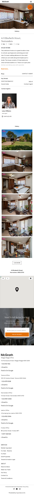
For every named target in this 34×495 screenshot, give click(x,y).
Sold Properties (5, 456)
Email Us (5, 367)
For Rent (3, 454)
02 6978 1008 (6, 381)
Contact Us (4, 475)
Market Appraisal (6, 448)
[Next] (31, 15)
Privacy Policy (25, 486)
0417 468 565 (6, 434)
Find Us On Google (7, 370)
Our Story (4, 472)
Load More (17, 263)
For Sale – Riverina (6, 451)
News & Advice (5, 467)
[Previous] (2, 15)
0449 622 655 (7, 116)
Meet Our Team (5, 469)
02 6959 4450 (7, 399)
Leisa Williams (6, 111)
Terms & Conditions (6, 478)
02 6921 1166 (6, 364)
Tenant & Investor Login (8, 459)
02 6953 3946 (6, 416)
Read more (4, 69)
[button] (31, 1)
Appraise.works (20, 493)
